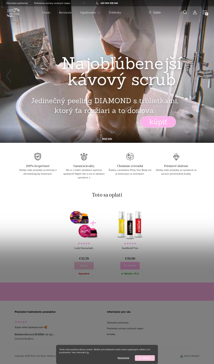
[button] (10, 76)
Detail (84, 265)
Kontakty (111, 334)
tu (88, 352)
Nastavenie (123, 358)
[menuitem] (46, 12)
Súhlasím (146, 357)
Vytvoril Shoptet (191, 355)
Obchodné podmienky (17, 3)
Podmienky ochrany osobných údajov (52, 3)
